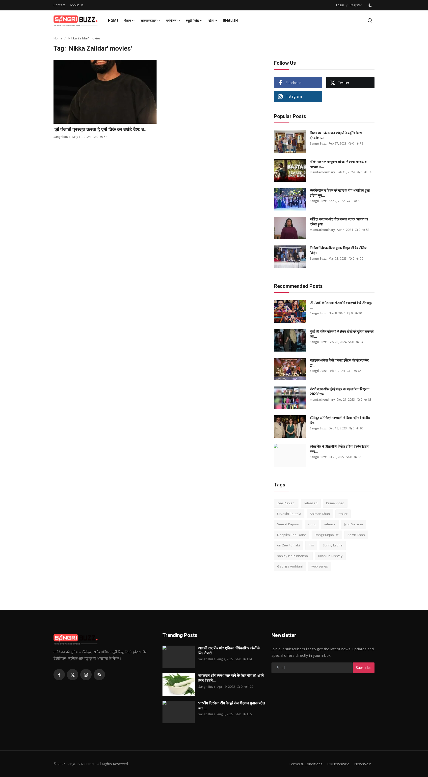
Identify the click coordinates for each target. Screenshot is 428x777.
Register (356, 5)
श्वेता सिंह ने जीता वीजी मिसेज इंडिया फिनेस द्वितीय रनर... (339, 449)
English (230, 20)
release (330, 524)
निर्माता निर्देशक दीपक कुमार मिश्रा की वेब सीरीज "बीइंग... (338, 250)
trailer (343, 513)
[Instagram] (86, 674)
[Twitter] (72, 674)
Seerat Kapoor (288, 524)
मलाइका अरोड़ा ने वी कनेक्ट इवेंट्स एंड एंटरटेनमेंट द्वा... (339, 362)
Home (113, 20)
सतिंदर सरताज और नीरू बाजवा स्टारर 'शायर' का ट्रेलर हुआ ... (339, 221)
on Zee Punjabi (288, 545)
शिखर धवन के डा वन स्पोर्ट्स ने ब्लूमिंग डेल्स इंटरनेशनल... (336, 135)
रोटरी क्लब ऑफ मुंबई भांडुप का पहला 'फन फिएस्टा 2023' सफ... (339, 391)
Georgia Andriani (290, 566)
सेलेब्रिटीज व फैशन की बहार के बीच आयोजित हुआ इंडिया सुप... (340, 192)
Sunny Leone (333, 545)
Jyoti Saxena (353, 524)
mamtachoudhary (322, 172)
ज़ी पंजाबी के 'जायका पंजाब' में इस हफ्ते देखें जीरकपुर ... (341, 305)
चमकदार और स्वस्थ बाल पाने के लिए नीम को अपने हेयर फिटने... (231, 678)
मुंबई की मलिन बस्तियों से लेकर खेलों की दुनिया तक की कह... (342, 333)
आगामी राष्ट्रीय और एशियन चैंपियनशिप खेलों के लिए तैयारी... (229, 650)
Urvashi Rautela (289, 513)
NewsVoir (362, 763)
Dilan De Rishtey (330, 556)
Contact (59, 5)
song (311, 524)
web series (319, 566)
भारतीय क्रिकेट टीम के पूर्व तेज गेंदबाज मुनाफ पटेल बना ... (231, 705)
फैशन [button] (127, 20)
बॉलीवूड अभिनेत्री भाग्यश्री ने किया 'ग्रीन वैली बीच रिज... (340, 420)
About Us (76, 5)
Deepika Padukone (291, 535)
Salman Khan (320, 513)
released (311, 503)
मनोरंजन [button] (171, 20)
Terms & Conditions (305, 763)
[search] (369, 20)
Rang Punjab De (327, 535)
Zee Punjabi (286, 503)
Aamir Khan (356, 535)
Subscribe (363, 667)
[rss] (99, 674)
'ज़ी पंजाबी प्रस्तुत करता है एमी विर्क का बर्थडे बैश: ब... (101, 129)
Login (340, 5)
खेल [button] (211, 20)
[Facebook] (59, 674)
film (311, 545)
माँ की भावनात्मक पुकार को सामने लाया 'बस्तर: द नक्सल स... (338, 164)
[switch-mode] (370, 5)
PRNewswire (338, 763)
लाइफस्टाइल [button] (148, 20)
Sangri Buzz (62, 137)
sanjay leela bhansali (293, 556)
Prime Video (335, 503)
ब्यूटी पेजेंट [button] (192, 20)
